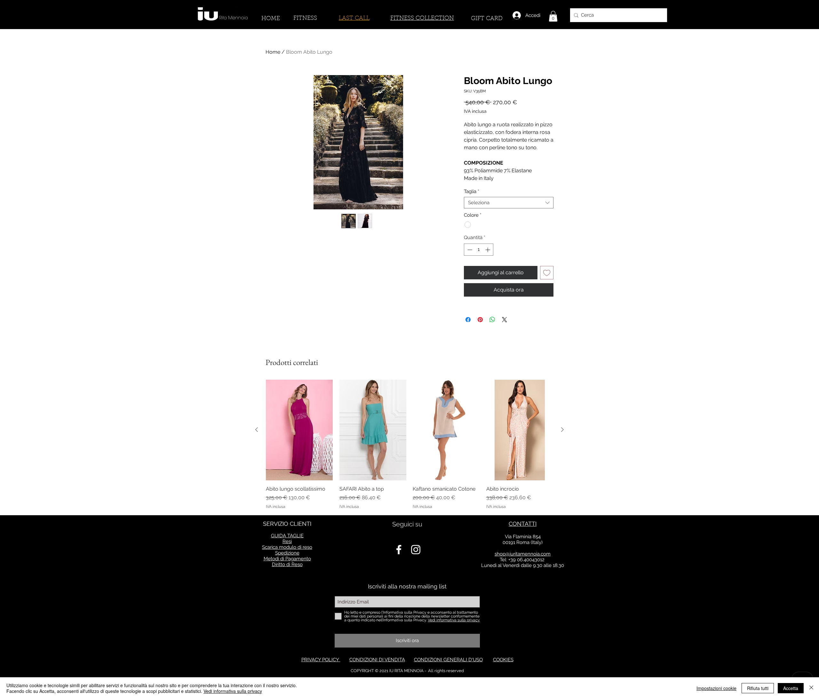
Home (273, 52)
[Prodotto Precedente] (256, 429)
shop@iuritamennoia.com (523, 554)
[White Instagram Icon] (416, 549)
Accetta (790, 688)
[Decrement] (469, 250)
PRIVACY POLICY (320, 660)
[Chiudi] (811, 688)
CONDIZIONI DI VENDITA (377, 660)
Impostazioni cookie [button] (716, 688)
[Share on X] (504, 319)
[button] (553, 16)
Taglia (471, 191)
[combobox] (508, 202)
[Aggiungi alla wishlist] (546, 272)
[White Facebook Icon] (399, 549)
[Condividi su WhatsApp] (492, 319)
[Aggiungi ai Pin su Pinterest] (480, 319)
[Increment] (488, 250)
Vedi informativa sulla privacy (232, 691)
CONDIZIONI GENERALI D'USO (448, 660)
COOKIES (503, 660)
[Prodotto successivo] (562, 429)
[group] (409, 444)
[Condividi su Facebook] (468, 319)
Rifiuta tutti (757, 688)
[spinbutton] (478, 250)
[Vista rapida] (299, 430)
